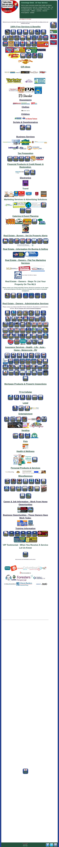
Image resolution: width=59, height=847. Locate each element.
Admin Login (25, 845)
